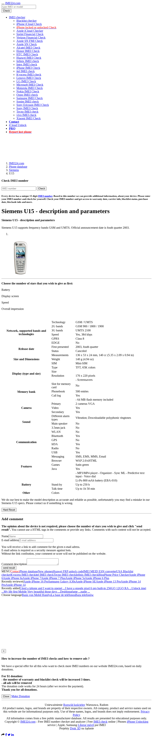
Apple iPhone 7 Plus (53, 578)
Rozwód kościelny (74, 704)
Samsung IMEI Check (29, 98)
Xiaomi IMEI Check (28, 118)
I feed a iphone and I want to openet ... (42, 588)
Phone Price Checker (116, 574)
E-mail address (10, 540)
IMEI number (45, 196)
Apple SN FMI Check (29, 40)
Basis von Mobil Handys (36, 595)
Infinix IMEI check (27, 61)
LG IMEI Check (26, 81)
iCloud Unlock (17, 125)
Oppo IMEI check (27, 94)
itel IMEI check (25, 71)
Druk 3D (75, 728)
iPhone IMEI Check (28, 67)
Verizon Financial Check (31, 37)
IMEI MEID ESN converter (99, 571)
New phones (45, 571)
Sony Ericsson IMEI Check (32, 104)
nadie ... (85, 591)
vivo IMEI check (26, 115)
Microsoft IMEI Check (29, 84)
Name (5, 536)
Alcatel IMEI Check (28, 47)
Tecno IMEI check (27, 111)
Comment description (14, 564)
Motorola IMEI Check (29, 88)
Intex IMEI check (26, 64)
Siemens (14, 170)
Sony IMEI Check (27, 108)
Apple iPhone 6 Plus (97, 578)
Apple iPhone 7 (32, 578)
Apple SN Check (26, 44)
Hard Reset (9, 509)
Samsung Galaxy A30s (61, 581)
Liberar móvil (86, 725)
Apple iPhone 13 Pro (108, 581)
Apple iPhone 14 (16, 584)
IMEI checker (17, 17)
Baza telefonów (84, 595)
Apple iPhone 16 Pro (36, 581)
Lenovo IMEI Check (28, 78)
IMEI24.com (12, 3)
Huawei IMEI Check (28, 57)
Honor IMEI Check (28, 51)
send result (9, 567)
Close (6, 696)
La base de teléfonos (63, 595)
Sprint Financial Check (29, 34)
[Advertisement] (76, 145)
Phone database (18, 166)
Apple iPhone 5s (75, 578)
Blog (101, 574)
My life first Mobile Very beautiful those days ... (32, 591)
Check (6, 10)
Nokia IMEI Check (27, 91)
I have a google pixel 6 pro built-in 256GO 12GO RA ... (98, 588)
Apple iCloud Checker (29, 30)
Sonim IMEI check (27, 101)
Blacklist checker (26, 20)
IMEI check (100, 721)
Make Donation (20, 696)
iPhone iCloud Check (29, 24)
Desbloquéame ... (70, 591)
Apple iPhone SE (85, 581)
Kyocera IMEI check (28, 74)
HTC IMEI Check (27, 54)
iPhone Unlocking (137, 721)
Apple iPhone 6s (13, 578)
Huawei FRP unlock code (68, 571)
